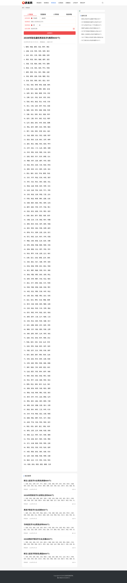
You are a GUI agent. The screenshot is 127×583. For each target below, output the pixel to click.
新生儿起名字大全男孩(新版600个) (37, 481)
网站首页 (39, 2)
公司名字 (75, 2)
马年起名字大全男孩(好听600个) (36, 524)
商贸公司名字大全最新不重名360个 (91, 19)
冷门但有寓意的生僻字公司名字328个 (91, 22)
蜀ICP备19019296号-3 (63, 578)
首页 (23, 7)
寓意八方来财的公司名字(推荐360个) (91, 34)
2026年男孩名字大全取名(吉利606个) (39, 495)
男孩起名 (53, 2)
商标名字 (82, 2)
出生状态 (27, 18)
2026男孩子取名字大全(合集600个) (38, 539)
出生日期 (27, 28)
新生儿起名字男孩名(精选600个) (36, 554)
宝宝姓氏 (27, 21)
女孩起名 (60, 2)
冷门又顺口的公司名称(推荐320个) (90, 40)
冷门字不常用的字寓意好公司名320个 (91, 31)
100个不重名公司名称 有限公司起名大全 (92, 37)
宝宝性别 (27, 25)
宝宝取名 (46, 2)
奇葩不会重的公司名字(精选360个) (90, 28)
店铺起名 (68, 2)
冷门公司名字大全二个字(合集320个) (91, 25)
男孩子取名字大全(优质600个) (36, 510)
